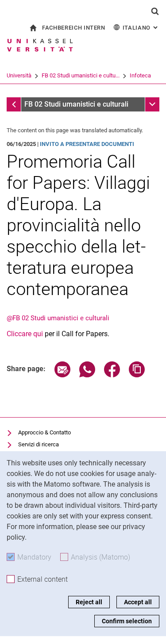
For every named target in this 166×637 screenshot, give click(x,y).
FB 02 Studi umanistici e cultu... (81, 75)
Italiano (141, 27)
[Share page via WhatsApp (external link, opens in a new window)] (87, 375)
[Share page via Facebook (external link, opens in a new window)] (112, 375)
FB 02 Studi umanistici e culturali (76, 104)
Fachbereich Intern (73, 27)
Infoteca (140, 75)
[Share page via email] (62, 375)
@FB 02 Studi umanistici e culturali (58, 318)
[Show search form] (155, 11)
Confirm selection (127, 621)
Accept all (138, 602)
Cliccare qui (26, 334)
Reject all (89, 602)
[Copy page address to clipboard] (137, 375)
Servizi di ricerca (38, 444)
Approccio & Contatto (44, 432)
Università (19, 75)
